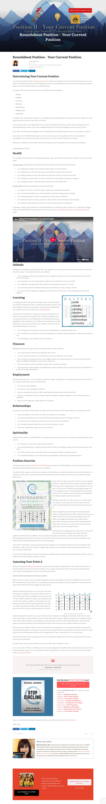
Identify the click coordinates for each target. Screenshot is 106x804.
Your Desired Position (24, 653)
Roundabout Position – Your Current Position (47, 57)
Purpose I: (68, 707)
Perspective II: (70, 703)
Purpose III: (68, 711)
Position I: (67, 694)
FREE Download (33, 566)
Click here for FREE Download (42, 465)
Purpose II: (69, 709)
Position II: (67, 696)
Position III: (68, 698)
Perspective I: (69, 701)
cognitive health (44, 309)
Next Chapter (48, 45)
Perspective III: (67, 705)
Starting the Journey (40, 81)
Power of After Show (46, 753)
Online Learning (70, 720)
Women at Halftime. (84, 751)
